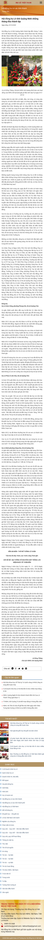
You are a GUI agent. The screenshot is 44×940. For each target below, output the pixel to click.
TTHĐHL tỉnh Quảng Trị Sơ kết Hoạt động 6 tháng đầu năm (22, 701)
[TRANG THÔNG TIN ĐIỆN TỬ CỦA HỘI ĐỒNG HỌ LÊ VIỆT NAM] (5, 2)
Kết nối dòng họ (7, 810)
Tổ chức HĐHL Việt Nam (10, 870)
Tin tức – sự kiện (7, 862)
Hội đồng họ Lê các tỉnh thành (12, 799)
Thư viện (5, 844)
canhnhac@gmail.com (12, 926)
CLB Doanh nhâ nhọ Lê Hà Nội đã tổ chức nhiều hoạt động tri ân (27, 747)
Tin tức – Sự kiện (7, 855)
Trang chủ (5, 11)
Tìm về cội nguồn (7, 847)
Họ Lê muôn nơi (7, 795)
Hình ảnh (5, 791)
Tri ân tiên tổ (6, 874)
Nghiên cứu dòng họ (9, 821)
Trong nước (6, 877)
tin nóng (5, 851)
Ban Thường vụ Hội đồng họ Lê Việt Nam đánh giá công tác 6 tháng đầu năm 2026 (27, 755)
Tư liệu (4, 881)
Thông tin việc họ (7, 840)
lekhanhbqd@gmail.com (32, 926)
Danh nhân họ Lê (7, 773)
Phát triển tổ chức (8, 825)
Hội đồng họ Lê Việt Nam (10, 806)
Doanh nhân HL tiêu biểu (10, 777)
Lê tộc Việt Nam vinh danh (11, 818)
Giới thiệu (5, 788)
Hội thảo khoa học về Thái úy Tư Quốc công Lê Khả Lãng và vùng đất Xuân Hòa (27, 724)
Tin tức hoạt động (8, 866)
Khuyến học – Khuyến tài (10, 814)
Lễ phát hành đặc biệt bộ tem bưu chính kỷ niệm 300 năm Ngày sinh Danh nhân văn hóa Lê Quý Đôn (27, 740)
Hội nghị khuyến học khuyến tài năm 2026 (24, 731)
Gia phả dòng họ (7, 784)
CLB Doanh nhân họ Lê (9, 769)
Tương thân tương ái (9, 885)
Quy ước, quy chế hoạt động (11, 836)
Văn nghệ (5, 892)
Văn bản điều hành (8, 888)
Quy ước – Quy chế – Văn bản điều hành (15, 829)
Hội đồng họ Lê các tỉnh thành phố (13, 803)
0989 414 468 (9, 924)
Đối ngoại (5, 780)
